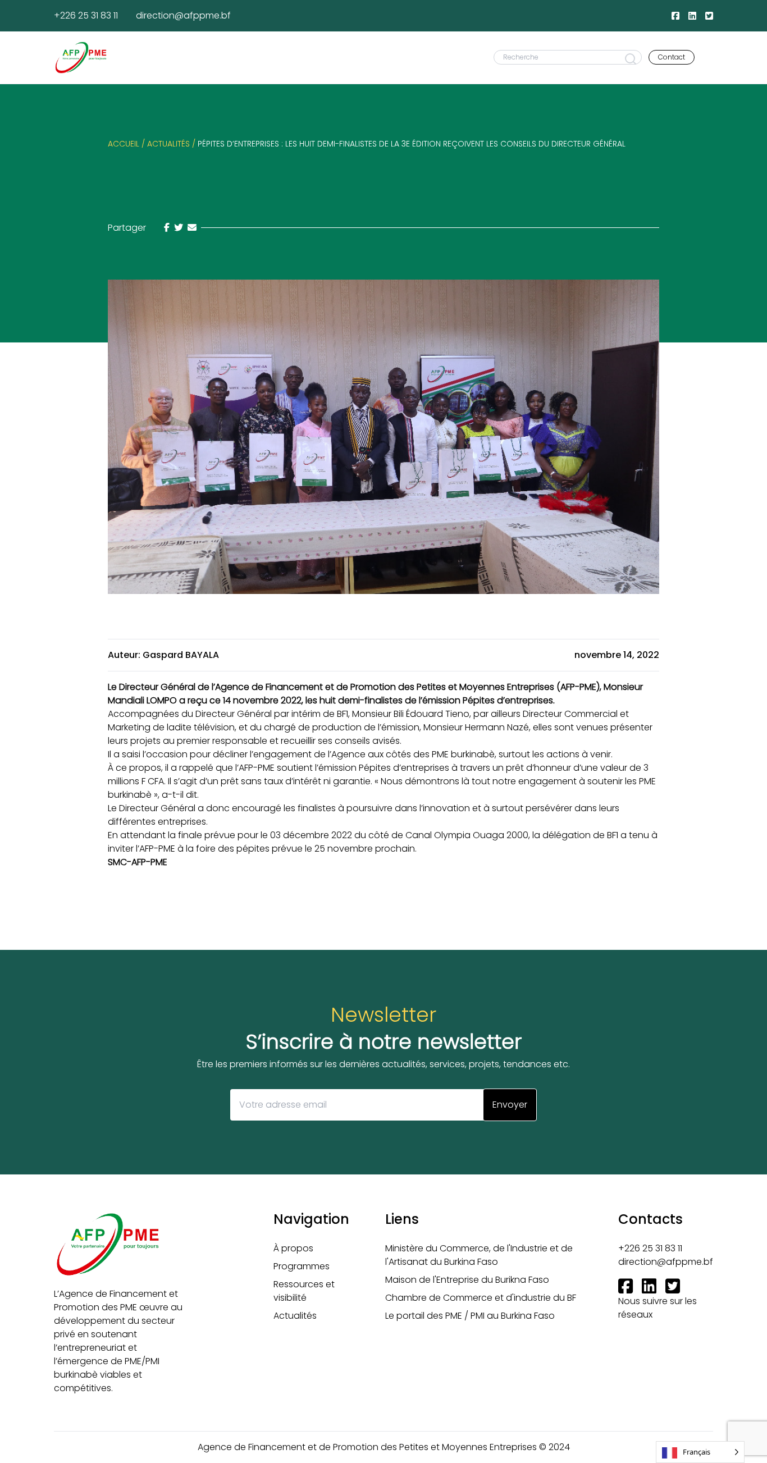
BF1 (342, 713)
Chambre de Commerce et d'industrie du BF (480, 1297)
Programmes (301, 1266)
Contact (671, 57)
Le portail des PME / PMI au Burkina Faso (470, 1315)
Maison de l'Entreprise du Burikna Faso (467, 1279)
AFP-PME (578, 686)
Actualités (295, 1315)
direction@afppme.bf (183, 15)
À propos (293, 1248)
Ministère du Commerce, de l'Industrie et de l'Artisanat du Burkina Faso (479, 1255)
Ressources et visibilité (304, 1291)
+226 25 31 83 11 (86, 15)
